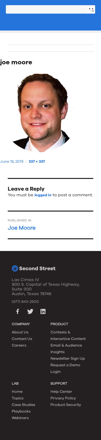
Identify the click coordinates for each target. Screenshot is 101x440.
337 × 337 (37, 161)
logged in (43, 195)
